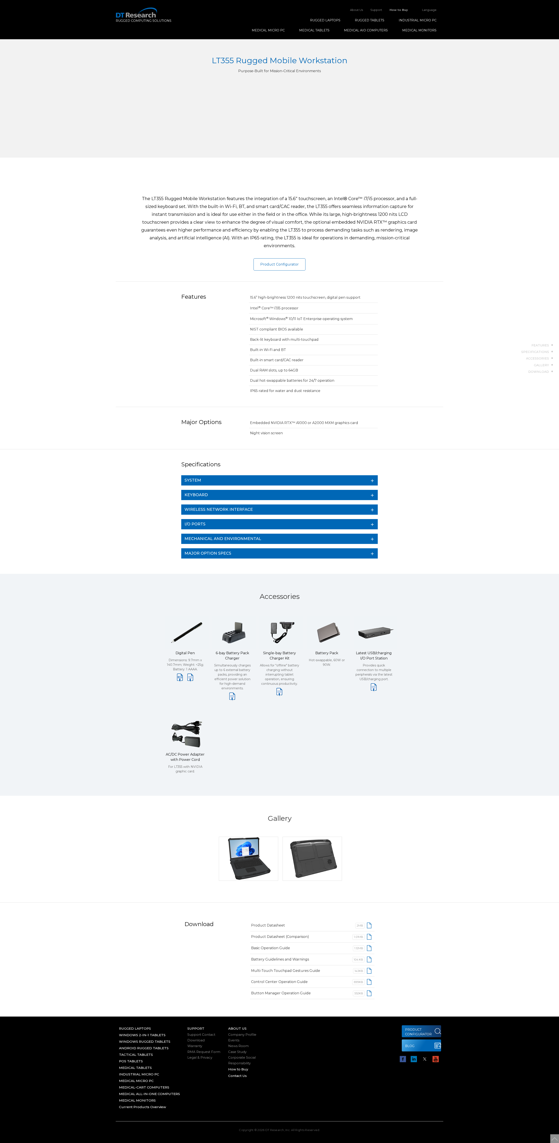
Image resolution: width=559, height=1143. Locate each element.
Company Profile (242, 1034)
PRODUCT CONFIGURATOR (418, 1032)
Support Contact (201, 1034)
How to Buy (399, 10)
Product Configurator (279, 264)
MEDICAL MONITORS (419, 30)
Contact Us (237, 1076)
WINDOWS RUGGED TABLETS (144, 1041)
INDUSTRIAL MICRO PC (418, 20)
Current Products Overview (142, 1107)
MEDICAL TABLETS (314, 30)
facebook (403, 1059)
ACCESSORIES (537, 358)
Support (376, 10)
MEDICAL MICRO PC (268, 30)
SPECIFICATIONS (535, 351)
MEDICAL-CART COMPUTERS (144, 1087)
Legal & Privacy (199, 1057)
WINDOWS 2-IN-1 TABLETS (142, 1035)
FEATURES (540, 345)
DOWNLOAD (538, 371)
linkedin (414, 1059)
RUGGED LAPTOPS (325, 20)
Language (429, 10)
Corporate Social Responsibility (242, 1060)
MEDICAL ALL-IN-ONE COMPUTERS (149, 1094)
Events (233, 1040)
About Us (356, 10)
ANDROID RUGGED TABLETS (144, 1048)
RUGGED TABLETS (369, 20)
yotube (435, 1059)
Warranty (194, 1046)
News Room (238, 1046)
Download (196, 1040)
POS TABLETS (131, 1061)
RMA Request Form (203, 1052)
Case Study (237, 1052)
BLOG (409, 1046)
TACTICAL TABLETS (136, 1055)
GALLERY (541, 365)
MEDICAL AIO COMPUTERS (366, 30)
